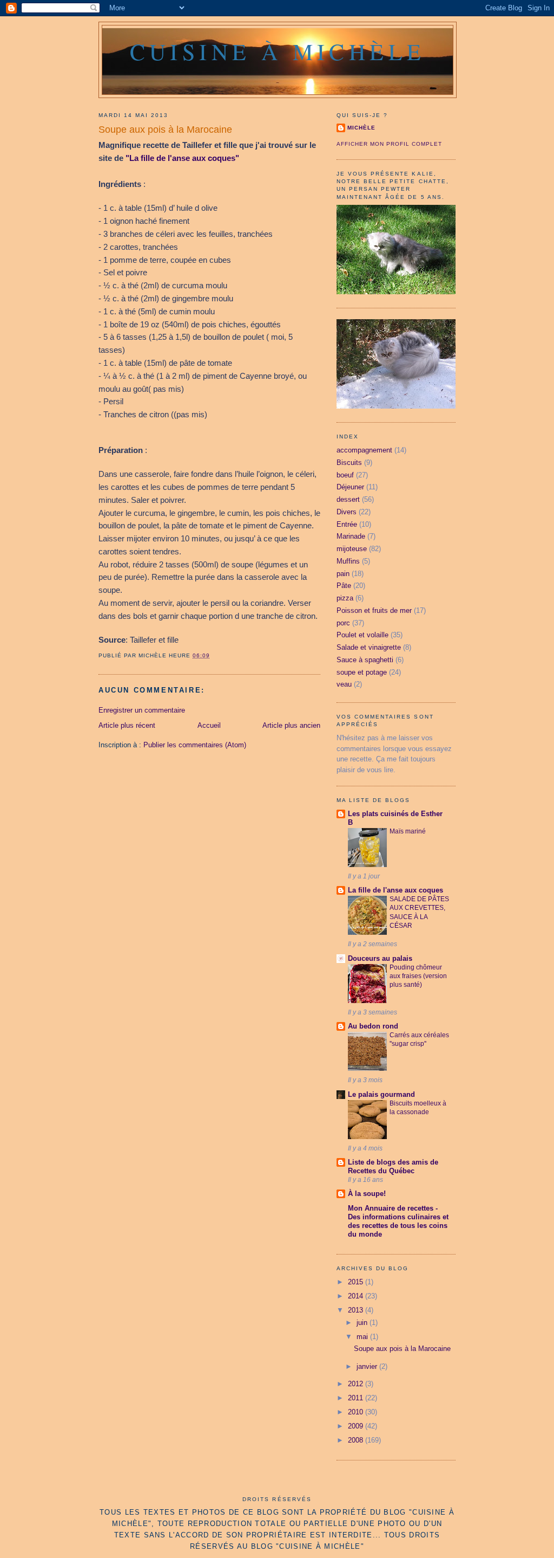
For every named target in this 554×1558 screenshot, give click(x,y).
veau (344, 684)
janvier (368, 1366)
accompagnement (364, 450)
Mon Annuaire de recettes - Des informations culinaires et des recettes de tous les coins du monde (398, 1221)
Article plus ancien (291, 725)
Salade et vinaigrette (369, 647)
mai (363, 1337)
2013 (356, 1310)
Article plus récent (126, 725)
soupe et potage (362, 672)
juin (363, 1322)
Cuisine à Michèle (278, 51)
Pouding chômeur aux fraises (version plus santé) (418, 976)
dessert (348, 499)
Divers (347, 512)
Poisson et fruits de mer (374, 610)
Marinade (351, 536)
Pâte (344, 585)
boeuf (345, 475)
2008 (356, 1440)
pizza (345, 598)
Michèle (361, 128)
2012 (356, 1384)
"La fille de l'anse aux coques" (182, 158)
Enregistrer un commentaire (141, 710)
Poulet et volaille (362, 635)
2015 (356, 1282)
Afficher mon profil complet (389, 144)
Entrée (347, 524)
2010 (356, 1412)
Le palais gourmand (381, 1094)
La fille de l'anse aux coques (395, 890)
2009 (356, 1426)
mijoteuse (352, 549)
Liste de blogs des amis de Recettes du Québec (393, 1166)
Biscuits (349, 462)
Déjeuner (350, 487)
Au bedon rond (373, 1026)
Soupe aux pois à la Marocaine (165, 129)
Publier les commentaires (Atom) (194, 745)
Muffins (348, 561)
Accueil (209, 725)
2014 (356, 1296)
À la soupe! (367, 1193)
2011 (356, 1398)
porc (343, 623)
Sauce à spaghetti (365, 660)
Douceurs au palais (380, 958)
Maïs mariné (408, 831)
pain (343, 574)
